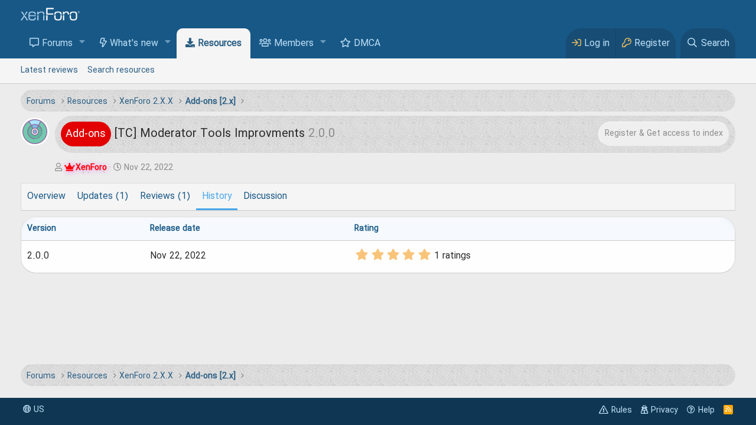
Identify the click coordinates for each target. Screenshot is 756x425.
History (217, 196)
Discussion (265, 196)
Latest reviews (49, 70)
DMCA (367, 44)
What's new (134, 44)
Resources (220, 44)
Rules (621, 410)
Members (294, 44)
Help (706, 410)
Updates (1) (102, 196)
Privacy (664, 410)
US (37, 409)
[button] (82, 42)
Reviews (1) (165, 196)
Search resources (121, 70)
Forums (57, 44)
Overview (46, 196)
